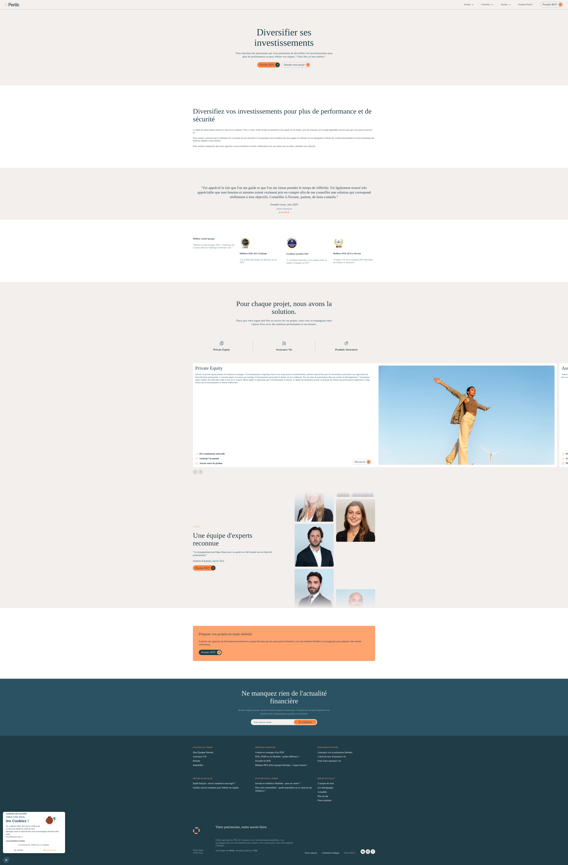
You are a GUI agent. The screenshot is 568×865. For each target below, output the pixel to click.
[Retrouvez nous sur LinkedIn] (363, 852)
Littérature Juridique (330, 853)
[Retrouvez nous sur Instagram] (368, 852)
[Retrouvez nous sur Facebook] (373, 852)
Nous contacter (311, 853)
